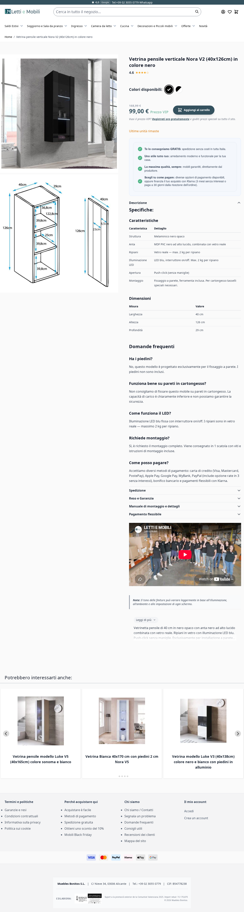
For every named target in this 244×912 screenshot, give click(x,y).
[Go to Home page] (23, 12)
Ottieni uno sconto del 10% (84, 828)
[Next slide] (238, 733)
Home (8, 37)
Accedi (189, 811)
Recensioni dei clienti (139, 835)
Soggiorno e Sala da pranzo (45, 26)
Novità (203, 26)
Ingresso (77, 26)
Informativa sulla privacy (23, 822)
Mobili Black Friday (78, 835)
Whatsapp (146, 2)
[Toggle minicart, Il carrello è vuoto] (236, 12)
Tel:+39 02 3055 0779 (125, 2)
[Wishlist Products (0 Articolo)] (230, 12)
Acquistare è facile (77, 810)
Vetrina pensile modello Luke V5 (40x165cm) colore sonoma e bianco (40, 759)
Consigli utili (133, 828)
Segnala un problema (140, 816)
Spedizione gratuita (78, 822)
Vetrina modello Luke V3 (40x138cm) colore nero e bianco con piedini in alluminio (203, 762)
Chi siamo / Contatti (138, 810)
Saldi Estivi (12, 26)
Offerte (186, 26)
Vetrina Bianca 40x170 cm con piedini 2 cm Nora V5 (121, 759)
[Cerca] (197, 11)
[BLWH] (179, 89)
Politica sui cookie (18, 828)
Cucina (124, 26)
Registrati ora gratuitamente (170, 119)
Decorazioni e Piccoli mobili (155, 26)
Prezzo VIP (159, 112)
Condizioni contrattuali (21, 816)
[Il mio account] (223, 12)
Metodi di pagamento (80, 816)
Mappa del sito (135, 841)
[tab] (117, 776)
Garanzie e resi (15, 810)
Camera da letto (101, 26)
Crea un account (196, 818)
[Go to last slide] (6, 733)
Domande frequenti (138, 822)
